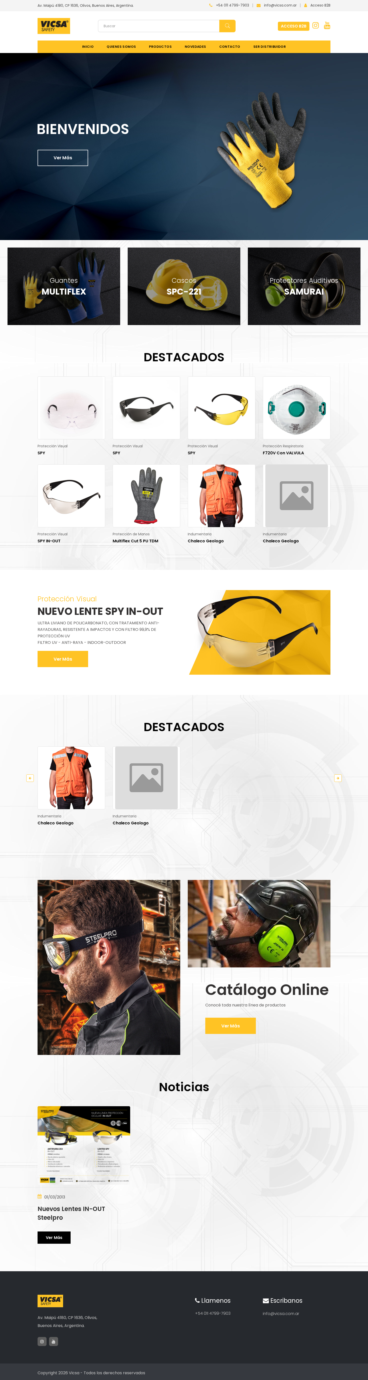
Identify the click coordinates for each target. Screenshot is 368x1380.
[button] (345, 228)
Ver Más (63, 158)
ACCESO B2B (293, 26)
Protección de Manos (131, 534)
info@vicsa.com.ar (280, 5)
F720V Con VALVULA (283, 453)
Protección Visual (53, 446)
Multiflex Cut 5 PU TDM (135, 541)
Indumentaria (200, 534)
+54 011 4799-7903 (232, 5)
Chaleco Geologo (206, 541)
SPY (41, 453)
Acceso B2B (320, 5)
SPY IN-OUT (49, 541)
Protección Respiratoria (283, 446)
